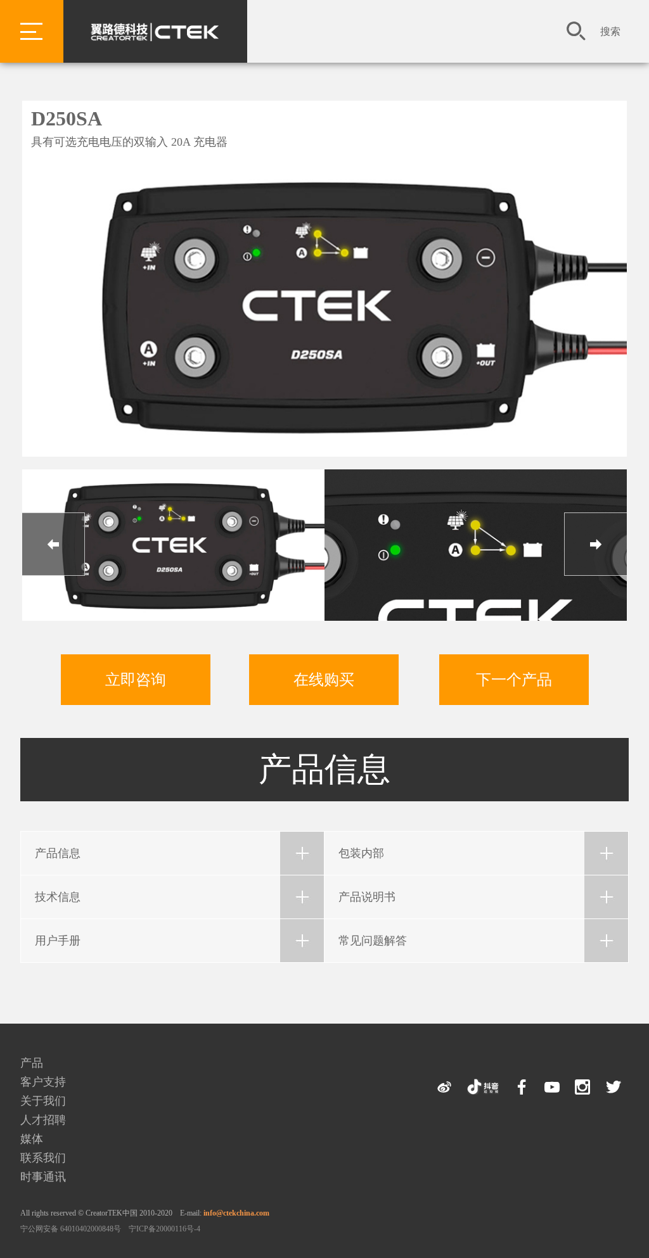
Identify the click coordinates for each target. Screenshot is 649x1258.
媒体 (31, 1139)
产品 (31, 1063)
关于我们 (43, 1101)
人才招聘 (43, 1120)
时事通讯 (43, 1177)
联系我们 (43, 1158)
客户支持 (43, 1082)
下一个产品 (514, 679)
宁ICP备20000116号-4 (164, 1228)
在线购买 (323, 679)
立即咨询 (135, 679)
